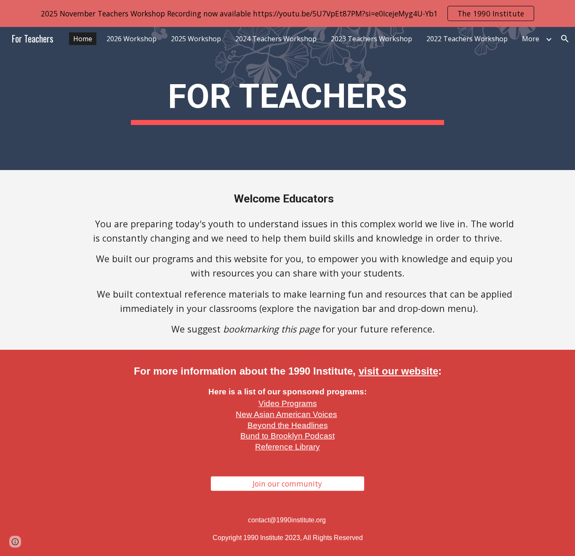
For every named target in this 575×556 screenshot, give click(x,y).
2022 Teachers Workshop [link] (467, 38)
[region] (287, 13)
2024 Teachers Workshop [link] (276, 38)
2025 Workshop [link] (196, 38)
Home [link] (82, 38)
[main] (287, 98)
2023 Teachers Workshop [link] (371, 38)
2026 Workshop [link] (131, 38)
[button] (565, 39)
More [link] (530, 38)
